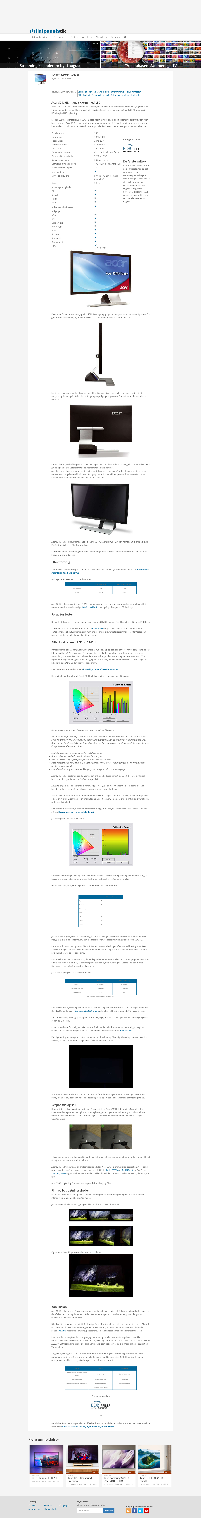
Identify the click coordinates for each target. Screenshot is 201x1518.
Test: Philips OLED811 (44, 1478)
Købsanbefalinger (40, 37)
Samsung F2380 (59, 1173)
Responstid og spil (100, 95)
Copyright (64, 1505)
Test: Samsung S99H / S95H (151, 54)
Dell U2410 (127, 1170)
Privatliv (48, 1505)
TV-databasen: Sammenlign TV (50, 54)
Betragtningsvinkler (120, 95)
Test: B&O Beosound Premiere (80, 1479)
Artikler (86, 37)
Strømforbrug (117, 91)
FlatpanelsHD (50, 1509)
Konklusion (136, 95)
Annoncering (34, 1509)
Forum (114, 37)
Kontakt (32, 1505)
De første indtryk (101, 91)
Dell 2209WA (112, 1170)
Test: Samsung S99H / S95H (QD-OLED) (116, 1479)
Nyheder (100, 37)
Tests (73, 37)
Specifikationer (85, 91)
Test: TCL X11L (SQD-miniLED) (152, 1479)
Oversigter (59, 37)
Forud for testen (133, 91)
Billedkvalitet (84, 95)
